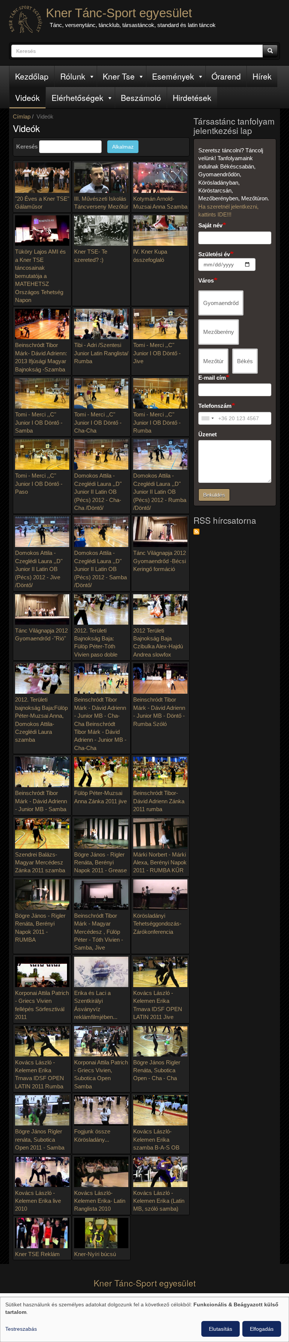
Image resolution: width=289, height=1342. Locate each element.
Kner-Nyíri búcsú (95, 1254)
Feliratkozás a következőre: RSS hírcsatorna (196, 532)
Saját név (210, 225)
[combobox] (207, 418)
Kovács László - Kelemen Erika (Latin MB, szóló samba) (158, 1201)
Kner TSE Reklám (37, 1254)
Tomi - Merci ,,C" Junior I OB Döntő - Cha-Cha (98, 422)
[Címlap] (25, 19)
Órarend (226, 76)
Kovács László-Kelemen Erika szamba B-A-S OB (156, 1139)
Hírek (262, 76)
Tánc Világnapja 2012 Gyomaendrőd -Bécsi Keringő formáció (159, 561)
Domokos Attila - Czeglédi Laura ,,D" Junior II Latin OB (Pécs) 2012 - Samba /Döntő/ (100, 569)
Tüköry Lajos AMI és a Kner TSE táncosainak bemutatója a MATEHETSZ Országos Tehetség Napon (40, 275)
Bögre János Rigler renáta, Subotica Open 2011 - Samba (39, 1139)
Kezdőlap (32, 76)
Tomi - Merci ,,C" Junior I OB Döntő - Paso (38, 483)
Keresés (27, 146)
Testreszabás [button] (21, 1329)
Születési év (214, 254)
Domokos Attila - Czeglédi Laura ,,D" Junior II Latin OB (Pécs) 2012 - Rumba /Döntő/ (159, 491)
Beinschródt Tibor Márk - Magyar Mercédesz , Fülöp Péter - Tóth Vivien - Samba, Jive (98, 931)
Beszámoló (141, 97)
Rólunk (72, 76)
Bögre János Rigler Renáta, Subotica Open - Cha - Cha (156, 1070)
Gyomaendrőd (221, 303)
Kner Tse (119, 76)
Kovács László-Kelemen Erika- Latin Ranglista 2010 (99, 1201)
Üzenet (207, 434)
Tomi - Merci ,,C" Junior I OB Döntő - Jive (157, 353)
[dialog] (144, 1319)
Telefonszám (214, 406)
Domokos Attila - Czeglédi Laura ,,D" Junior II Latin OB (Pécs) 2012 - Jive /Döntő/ (38, 569)
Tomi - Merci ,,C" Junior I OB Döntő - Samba (38, 422)
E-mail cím (212, 377)
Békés (245, 361)
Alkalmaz (123, 147)
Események (173, 76)
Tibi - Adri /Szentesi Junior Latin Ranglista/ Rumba (101, 353)
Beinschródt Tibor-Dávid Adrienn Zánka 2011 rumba (158, 801)
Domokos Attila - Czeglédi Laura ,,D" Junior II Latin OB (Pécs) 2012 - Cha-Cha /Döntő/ (98, 491)
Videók (27, 97)
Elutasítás (220, 1329)
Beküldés (214, 495)
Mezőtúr (213, 361)
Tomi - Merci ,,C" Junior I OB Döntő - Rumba (157, 422)
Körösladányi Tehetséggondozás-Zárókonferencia (157, 923)
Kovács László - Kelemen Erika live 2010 (38, 1201)
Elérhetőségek (77, 97)
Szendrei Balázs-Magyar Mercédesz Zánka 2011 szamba (40, 862)
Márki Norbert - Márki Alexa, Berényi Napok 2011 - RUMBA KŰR (160, 862)
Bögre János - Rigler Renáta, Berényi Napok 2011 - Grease (100, 862)
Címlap (21, 116)
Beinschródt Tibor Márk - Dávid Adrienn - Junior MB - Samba (41, 801)
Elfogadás (262, 1329)
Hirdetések (192, 97)
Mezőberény (218, 332)
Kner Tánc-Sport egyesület (119, 13)
